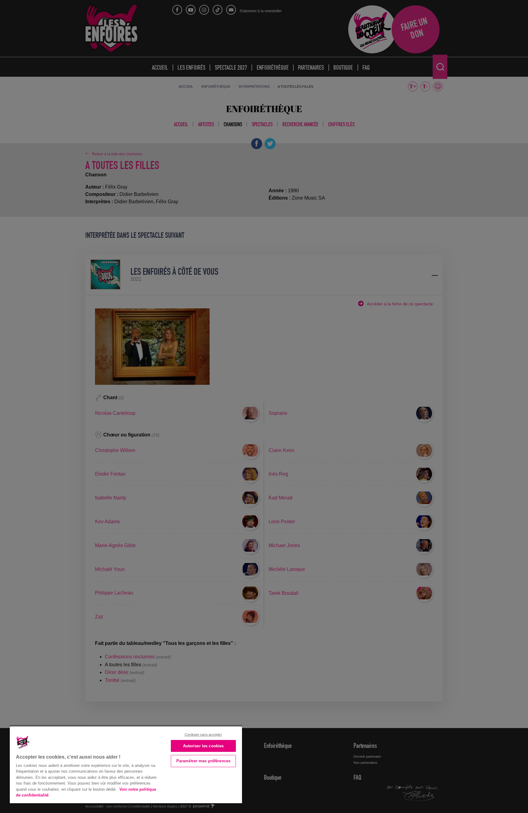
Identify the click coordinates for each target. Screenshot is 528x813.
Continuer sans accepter (203, 734)
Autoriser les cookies (203, 746)
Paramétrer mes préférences (203, 761)
